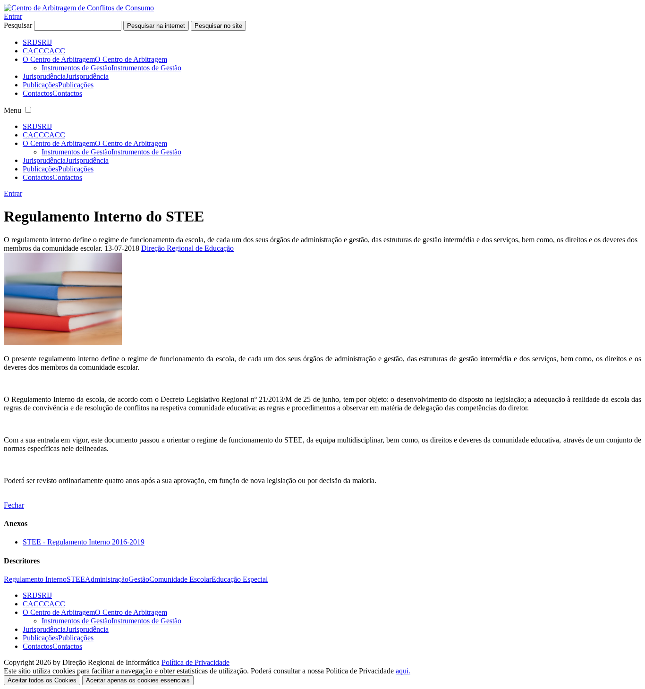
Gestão (138, 579)
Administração (106, 579)
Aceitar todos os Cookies (42, 680)
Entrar (13, 16)
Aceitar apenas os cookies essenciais (138, 680)
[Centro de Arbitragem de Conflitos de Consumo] (79, 8)
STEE (76, 579)
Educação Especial (240, 579)
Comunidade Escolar (180, 579)
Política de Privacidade (195, 662)
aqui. (403, 671)
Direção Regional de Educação (187, 248)
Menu (12, 110)
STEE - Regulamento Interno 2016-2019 (83, 542)
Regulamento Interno (35, 579)
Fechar (14, 505)
